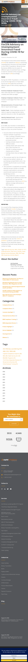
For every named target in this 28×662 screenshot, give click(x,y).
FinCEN (19, 251)
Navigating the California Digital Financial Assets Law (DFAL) (14, 287)
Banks (2, 568)
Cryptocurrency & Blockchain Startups (10, 574)
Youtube (10, 489)
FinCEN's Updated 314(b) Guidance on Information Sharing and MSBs (12, 291)
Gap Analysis (4, 530)
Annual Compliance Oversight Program (10, 509)
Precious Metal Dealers (7, 585)
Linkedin (5, 489)
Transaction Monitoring (7, 547)
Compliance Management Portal (9, 542)
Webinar (5, 337)
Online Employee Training (10, 364)
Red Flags (21, 253)
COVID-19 (20, 249)
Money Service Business (10, 362)
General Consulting (6, 539)
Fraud (23, 251)
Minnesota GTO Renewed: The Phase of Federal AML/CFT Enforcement (13, 279)
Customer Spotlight (8, 312)
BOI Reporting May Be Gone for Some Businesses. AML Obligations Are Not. (12, 283)
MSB (17, 253)
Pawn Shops (4, 594)
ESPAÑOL (24, 6)
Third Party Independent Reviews (12, 360)
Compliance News (7, 308)
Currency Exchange (6, 580)
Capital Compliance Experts (12, 353)
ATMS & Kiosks (5, 583)
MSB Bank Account (6, 512)
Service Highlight (7, 330)
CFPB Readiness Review (7, 536)
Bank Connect (4, 516)
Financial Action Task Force (9, 251)
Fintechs (3, 577)
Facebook (2, 489)
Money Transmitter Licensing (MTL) (10, 528)
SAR (2, 255)
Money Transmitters (6, 566)
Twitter (7, 489)
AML (6, 351)
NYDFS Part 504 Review (7, 525)
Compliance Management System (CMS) (11, 533)
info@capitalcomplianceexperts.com (12, 474)
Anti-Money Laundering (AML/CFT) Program (12, 504)
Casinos (3, 588)
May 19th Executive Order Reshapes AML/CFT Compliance (12, 295)
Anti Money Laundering (12, 349)
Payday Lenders (5, 571)
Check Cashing (4, 550)
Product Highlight (7, 326)
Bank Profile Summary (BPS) (8, 513)
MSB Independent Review (9, 323)
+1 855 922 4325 (7, 477)
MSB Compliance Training (9, 319)
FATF (24, 249)
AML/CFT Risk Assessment (7, 522)
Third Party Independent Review (9, 507)
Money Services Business (8, 253)
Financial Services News (9, 315)
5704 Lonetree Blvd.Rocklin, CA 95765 (8, 471)
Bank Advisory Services (7, 519)
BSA (16, 249)
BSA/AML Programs (9, 358)
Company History (7, 305)
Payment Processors (6, 591)
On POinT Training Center (7, 544)
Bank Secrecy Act (9, 249)
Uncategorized (6, 334)
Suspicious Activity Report (11, 255)
